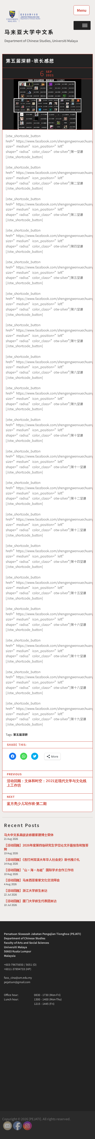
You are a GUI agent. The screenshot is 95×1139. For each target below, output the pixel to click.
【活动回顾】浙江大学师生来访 (25, 890)
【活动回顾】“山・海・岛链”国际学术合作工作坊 (39, 869)
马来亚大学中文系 (29, 32)
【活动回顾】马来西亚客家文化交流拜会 (32, 880)
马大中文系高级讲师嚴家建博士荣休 (28, 834)
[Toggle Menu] (84, 25)
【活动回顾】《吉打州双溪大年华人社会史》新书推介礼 (42, 859)
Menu (81, 10)
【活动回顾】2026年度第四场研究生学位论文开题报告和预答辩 (46, 847)
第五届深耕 (20, 734)
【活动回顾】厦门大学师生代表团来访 (30, 900)
